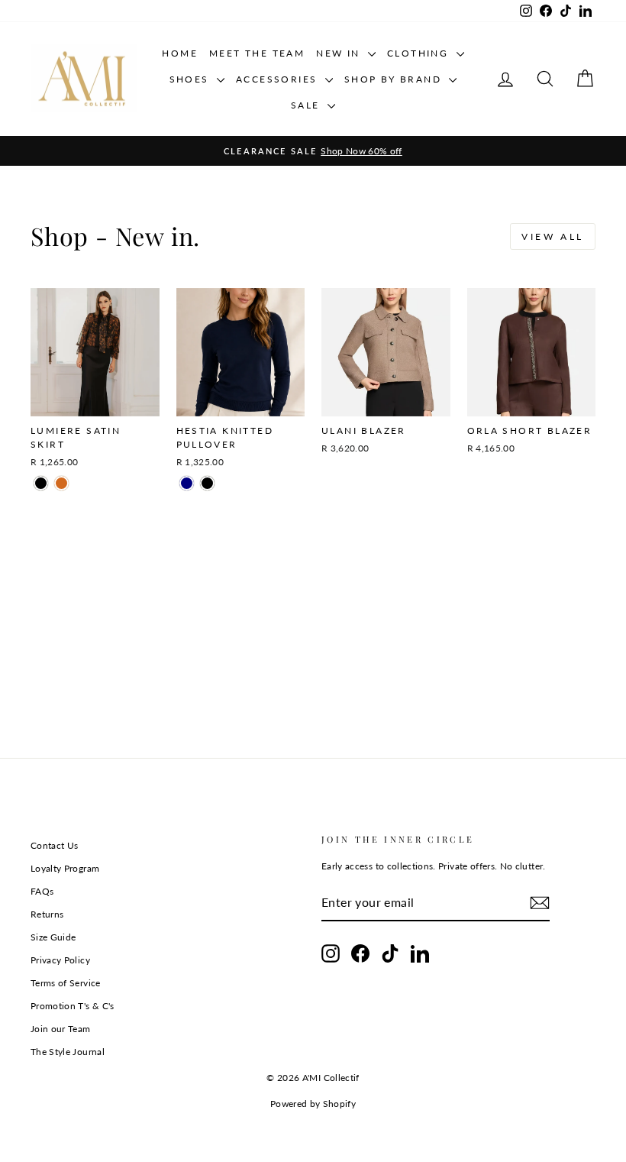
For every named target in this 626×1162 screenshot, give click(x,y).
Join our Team (61, 1028)
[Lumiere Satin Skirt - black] (41, 483)
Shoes (191, 79)
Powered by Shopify (313, 1103)
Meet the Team (257, 53)
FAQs (42, 891)
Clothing (420, 53)
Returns (47, 914)
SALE (307, 105)
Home (180, 53)
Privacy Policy (60, 960)
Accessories (278, 79)
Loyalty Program (65, 868)
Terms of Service (66, 983)
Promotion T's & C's (73, 1005)
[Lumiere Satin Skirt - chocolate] (61, 483)
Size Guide (53, 937)
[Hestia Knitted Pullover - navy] (186, 483)
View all (552, 236)
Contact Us (55, 845)
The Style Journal (68, 1051)
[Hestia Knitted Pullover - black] (207, 483)
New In (340, 53)
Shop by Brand (395, 79)
